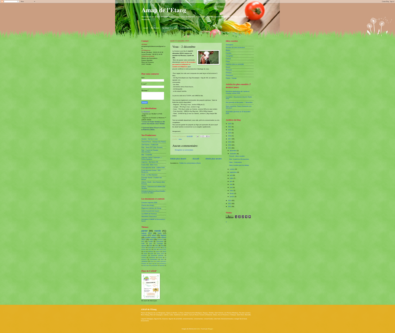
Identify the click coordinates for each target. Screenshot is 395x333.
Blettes (228, 50)
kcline (198, 329)
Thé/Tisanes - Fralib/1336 (149, 144)
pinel (162, 259)
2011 (156, 245)
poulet (145, 253)
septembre (233, 172)
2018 (230, 136)
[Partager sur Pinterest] (209, 136)
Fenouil (228, 58)
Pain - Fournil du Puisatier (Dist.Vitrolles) (149, 151)
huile (143, 243)
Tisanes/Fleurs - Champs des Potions (153, 142)
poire (155, 249)
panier (144, 230)
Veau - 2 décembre (235, 162)
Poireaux (229, 72)
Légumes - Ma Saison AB (149, 162)
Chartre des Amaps (147, 205)
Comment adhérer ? (186, 28)
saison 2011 (162, 249)
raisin (151, 253)
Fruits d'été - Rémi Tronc (149, 165)
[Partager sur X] (205, 136)
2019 (230, 133)
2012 (230, 203)
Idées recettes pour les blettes (239, 165)
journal (160, 257)
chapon (158, 251)
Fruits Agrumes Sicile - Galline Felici (153, 167)
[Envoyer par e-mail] (201, 136)
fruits (160, 233)
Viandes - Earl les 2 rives (149, 139)
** (226, 222)
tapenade (162, 265)
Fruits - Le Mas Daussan (149, 175)
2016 (230, 142)
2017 (230, 139)
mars (232, 190)
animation (144, 255)
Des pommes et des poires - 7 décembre (239, 102)
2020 (230, 130)
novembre (233, 153)
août (231, 175)
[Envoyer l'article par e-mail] (197, 136)
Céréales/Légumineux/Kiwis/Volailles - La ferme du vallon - (153, 192)
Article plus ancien (214, 159)
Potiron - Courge (231, 78)
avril (231, 187)
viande (157, 230)
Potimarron (229, 75)
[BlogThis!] (203, 136)
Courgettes (229, 56)
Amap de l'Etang (163, 9)
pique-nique (146, 265)
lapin (155, 263)
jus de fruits (157, 247)
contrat (150, 247)
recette (150, 241)
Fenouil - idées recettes (237, 156)
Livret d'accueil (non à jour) (150, 211)
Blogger (210, 329)
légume (163, 235)
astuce (152, 261)
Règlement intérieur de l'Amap (151, 208)
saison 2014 (160, 253)
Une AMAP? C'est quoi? (169, 28)
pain (150, 243)
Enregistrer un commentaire (184, 150)
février (232, 193)
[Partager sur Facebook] (207, 136)
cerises (143, 247)
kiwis (150, 245)
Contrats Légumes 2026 (149, 202)
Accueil (145, 28)
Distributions (155, 28)
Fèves (228, 61)
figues (150, 263)
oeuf (162, 245)
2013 (230, 200)
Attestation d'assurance (149, 216)
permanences (162, 263)
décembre (233, 150)
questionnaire (154, 265)
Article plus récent (178, 159)
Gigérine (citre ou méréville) (235, 64)
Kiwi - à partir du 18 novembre (239, 159)
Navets (228, 67)
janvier (232, 196)
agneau (143, 245)
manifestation (154, 259)
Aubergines (229, 44)
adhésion (150, 251)
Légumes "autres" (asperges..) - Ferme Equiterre (151, 158)
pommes (160, 239)
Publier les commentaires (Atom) (190, 163)
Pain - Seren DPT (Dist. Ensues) (151, 147)
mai (231, 184)
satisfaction (144, 261)
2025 (230, 123)
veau (180, 139)
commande (152, 257)
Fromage (160, 243)
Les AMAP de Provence (149, 214)
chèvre (164, 251)
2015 (230, 145)
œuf (144, 251)
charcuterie (159, 241)
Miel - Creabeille (146, 154)
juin (231, 181)
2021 (230, 127)
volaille (144, 235)
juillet (232, 178)
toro (142, 241)
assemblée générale (157, 255)
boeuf (154, 235)
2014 (230, 148)
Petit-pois (229, 70)
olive (149, 249)
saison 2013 (146, 233)
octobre (232, 169)
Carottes (228, 53)
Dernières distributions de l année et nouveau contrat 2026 (237, 92)
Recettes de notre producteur (235, 47)
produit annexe (151, 237)
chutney (143, 257)
